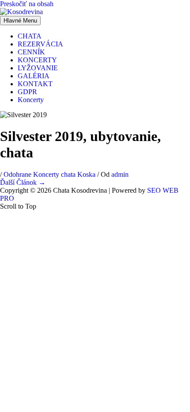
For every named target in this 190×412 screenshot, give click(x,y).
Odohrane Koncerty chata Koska (49, 174)
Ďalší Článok (23, 182)
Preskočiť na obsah (26, 4)
